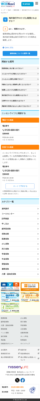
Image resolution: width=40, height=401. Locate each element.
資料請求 (5, 209)
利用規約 (23, 340)
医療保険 (5, 239)
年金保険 (5, 259)
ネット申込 (24, 336)
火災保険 (23, 329)
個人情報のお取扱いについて (28, 358)
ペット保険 (5, 333)
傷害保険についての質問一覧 (20, 53)
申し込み (5, 224)
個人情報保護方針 (7, 357)
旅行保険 (4, 336)
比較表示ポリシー (7, 343)
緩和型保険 (6, 229)
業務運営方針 (5, 353)
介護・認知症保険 (9, 274)
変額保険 (5, 264)
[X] (17, 380)
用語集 (3, 340)
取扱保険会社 (25, 353)
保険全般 (5, 234)
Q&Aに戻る (9, 47)
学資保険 (5, 254)
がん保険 (5, 244)
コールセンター (8, 214)
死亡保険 (5, 249)
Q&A (9, 10)
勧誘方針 (23, 350)
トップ (3, 10)
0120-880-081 (17, 387)
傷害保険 (16, 10)
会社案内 (4, 350)
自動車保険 (24, 333)
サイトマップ (25, 343)
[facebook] (22, 380)
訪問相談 (5, 219)
